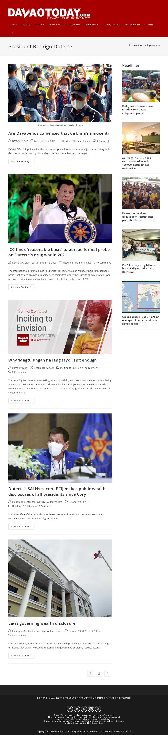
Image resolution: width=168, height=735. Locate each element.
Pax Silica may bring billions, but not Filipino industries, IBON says (138, 268)
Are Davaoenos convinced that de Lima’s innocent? (58, 133)
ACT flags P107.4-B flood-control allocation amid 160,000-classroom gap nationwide (137, 163)
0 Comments (103, 141)
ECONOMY (69, 698)
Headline (67, 141)
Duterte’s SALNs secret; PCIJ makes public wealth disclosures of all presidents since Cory (57, 491)
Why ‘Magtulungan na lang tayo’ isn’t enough (52, 360)
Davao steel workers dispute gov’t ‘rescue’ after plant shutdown (137, 217)
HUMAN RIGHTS (55, 698)
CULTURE (110, 698)
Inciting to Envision (70, 367)
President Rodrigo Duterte (147, 45)
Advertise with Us (112, 731)
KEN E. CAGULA (20, 262)
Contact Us (126, 731)
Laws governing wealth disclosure (41, 623)
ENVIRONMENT (84, 698)
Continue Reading (22, 162)
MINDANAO (98, 698)
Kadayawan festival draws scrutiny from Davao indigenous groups (137, 109)
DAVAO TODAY (20, 141)
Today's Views (91, 367)
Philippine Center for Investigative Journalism (37, 501)
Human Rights (82, 141)
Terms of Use (96, 731)
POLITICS (41, 698)
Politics (28, 506)
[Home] (130, 45)
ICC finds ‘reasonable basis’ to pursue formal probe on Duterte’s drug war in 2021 (59, 252)
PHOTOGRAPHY (123, 698)
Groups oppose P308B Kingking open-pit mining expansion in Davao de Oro (140, 320)
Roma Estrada (19, 367)
